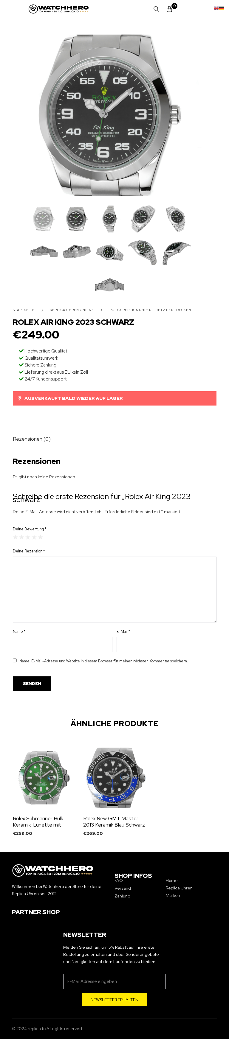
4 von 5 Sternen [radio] (34, 537)
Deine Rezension (29, 551)
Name (19, 631)
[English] (216, 7)
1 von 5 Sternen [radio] (15, 537)
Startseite (24, 310)
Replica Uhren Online (72, 310)
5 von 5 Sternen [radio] (40, 537)
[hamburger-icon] (31, 9)
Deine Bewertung (29, 529)
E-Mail (123, 631)
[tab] (114, 439)
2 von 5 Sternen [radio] (21, 537)
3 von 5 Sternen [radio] (27, 537)
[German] (222, 7)
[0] (169, 9)
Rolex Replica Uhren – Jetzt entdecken (150, 310)
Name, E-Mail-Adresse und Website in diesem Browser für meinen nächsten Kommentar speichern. (103, 661)
